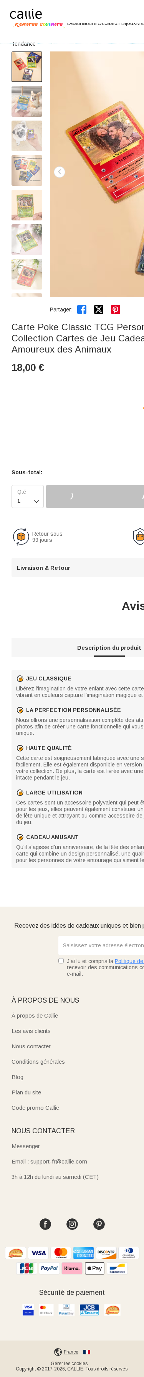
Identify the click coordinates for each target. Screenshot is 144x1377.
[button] (59, 172)
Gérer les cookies (69, 1363)
